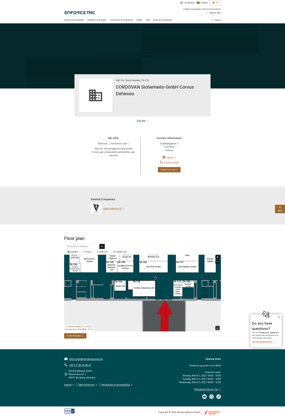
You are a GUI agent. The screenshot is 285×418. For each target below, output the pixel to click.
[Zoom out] (217, 262)
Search (216, 20)
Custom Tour (121, 252)
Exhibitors (74, 252)
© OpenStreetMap (73, 327)
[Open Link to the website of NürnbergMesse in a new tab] (212, 412)
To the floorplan (74, 336)
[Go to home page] (82, 8)
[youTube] (204, 396)
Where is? (103, 252)
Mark (280, 209)
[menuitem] (76, 20)
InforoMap (82, 329)
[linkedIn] (218, 396)
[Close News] (266, 314)
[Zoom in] (217, 257)
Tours (88, 252)
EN (215, 2)
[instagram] (211, 396)
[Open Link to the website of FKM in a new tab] (71, 411)
